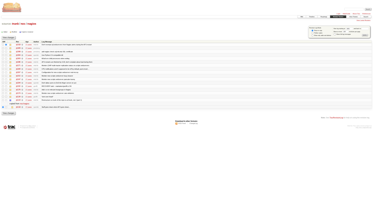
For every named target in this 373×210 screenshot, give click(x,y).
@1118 (18, 107)
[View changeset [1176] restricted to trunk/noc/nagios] (22, 90)
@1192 (18, 86)
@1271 (18, 65)
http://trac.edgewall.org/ (364, 127)
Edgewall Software (28, 127)
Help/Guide (346, 13)
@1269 (18, 69)
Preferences (366, 13)
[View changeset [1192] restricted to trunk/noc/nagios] (22, 86)
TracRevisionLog (336, 118)
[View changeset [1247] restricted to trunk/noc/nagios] (22, 79)
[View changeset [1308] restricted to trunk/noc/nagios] (22, 52)
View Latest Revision (364, 20)
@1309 (18, 48)
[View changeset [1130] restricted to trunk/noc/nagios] (22, 97)
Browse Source (338, 17)
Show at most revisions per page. (347, 31)
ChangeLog (193, 123)
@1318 (18, 45)
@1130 (18, 97)
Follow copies (318, 33)
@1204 (18, 83)
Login (338, 13)
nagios (31, 23)
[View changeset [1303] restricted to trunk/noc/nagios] (22, 58)
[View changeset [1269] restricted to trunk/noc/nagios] (22, 69)
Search (366, 17)
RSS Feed (182, 123)
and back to (357, 28)
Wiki (301, 17)
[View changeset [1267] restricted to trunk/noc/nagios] (22, 72)
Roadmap (324, 17)
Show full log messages (343, 34)
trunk (15, 23)
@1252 (18, 76)
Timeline (312, 17)
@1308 (18, 52)
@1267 (18, 72)
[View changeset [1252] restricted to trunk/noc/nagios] (22, 76)
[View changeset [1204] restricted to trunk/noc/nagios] (22, 83)
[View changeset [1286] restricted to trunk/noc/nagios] (22, 62)
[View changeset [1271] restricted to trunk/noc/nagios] (22, 65)
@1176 (18, 90)
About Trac (356, 13)
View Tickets (353, 17)
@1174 (18, 93)
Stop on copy (318, 30)
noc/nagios (24, 104)
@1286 (18, 62)
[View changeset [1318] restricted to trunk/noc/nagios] (22, 45)
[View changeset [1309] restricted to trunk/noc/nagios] (22, 48)
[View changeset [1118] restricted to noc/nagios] (22, 107)
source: (7, 23)
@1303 (18, 58)
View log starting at (340, 28)
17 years (28, 45)
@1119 (18, 100)
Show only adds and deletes (322, 35)
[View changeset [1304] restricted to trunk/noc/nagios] (22, 55)
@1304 (18, 55)
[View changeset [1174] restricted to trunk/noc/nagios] (22, 93)
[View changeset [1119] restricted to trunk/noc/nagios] (22, 100)
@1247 (18, 79)
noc (23, 23)
